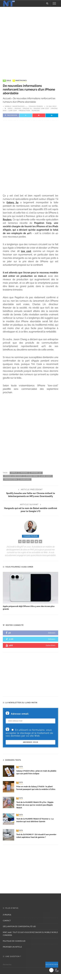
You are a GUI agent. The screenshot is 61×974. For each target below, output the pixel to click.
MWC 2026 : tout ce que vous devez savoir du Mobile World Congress (30, 933)
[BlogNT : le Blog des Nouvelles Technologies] (9, 3)
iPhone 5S (27, 108)
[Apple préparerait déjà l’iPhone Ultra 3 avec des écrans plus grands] (30, 588)
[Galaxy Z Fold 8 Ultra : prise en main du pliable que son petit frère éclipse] (8, 771)
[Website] (20, 541)
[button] (54, 970)
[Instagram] (32, 541)
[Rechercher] (47, 3)
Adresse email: (20, 713)
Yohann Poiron (36, 106)
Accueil (7, 98)
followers (51, 633)
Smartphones (20, 81)
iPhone (18, 108)
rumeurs (36, 110)
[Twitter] (28, 541)
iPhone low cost (41, 108)
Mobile (7, 81)
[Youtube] (36, 541)
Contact (7, 921)
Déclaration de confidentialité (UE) (19, 927)
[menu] (54, 3)
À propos (7, 915)
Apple (10, 108)
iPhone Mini (32, 476)
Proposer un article (12, 947)
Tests (20, 767)
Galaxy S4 (13, 202)
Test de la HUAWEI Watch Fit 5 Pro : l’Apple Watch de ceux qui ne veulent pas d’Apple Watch (34, 805)
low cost (13, 110)
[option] (30, 591)
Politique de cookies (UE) (14, 941)
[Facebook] (24, 541)
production (24, 110)
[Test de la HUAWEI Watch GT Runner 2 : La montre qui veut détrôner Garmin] (8, 819)
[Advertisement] (30, 40)
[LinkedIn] (40, 541)
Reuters (7, 219)
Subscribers (50, 645)
